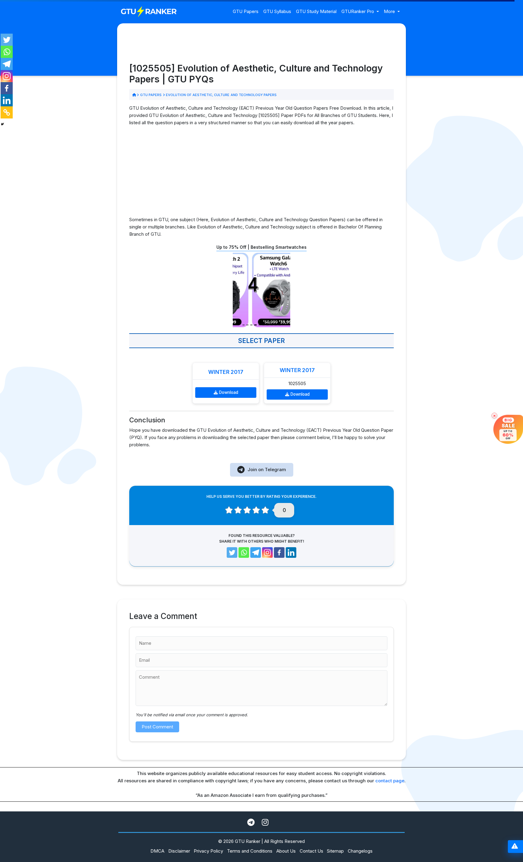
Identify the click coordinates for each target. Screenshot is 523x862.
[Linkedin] (7, 100)
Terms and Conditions (249, 851)
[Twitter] (7, 40)
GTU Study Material (316, 11)
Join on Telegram (267, 469)
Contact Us (311, 851)
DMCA (157, 851)
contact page (389, 781)
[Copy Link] (7, 112)
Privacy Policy (208, 851)
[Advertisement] (261, 173)
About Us (286, 851)
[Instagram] (7, 76)
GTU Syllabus (277, 11)
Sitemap (335, 851)
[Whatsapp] (7, 52)
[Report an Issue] (514, 846)
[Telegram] (7, 64)
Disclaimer (179, 851)
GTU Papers (245, 11)
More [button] (390, 11)
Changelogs (360, 851)
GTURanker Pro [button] (358, 11)
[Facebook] (7, 88)
